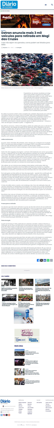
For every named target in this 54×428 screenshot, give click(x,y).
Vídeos (20, 404)
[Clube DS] (27, 333)
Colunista (30, 411)
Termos (47, 404)
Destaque (30, 409)
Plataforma (28, 425)
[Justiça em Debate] (33, 340)
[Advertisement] (11, 100)
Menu (48, 4)
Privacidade (48, 411)
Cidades (20, 409)
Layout (18, 425)
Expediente (48, 406)
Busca (52, 5)
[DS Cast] (20, 340)
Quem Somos (49, 402)
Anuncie (47, 409)
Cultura (29, 406)
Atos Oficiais (30, 407)
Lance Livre (21, 407)
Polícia (20, 411)
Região (20, 412)
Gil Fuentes (39, 402)
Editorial (20, 406)
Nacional (30, 402)
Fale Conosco (49, 407)
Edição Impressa (22, 402)
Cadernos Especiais (30, 413)
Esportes (30, 404)
